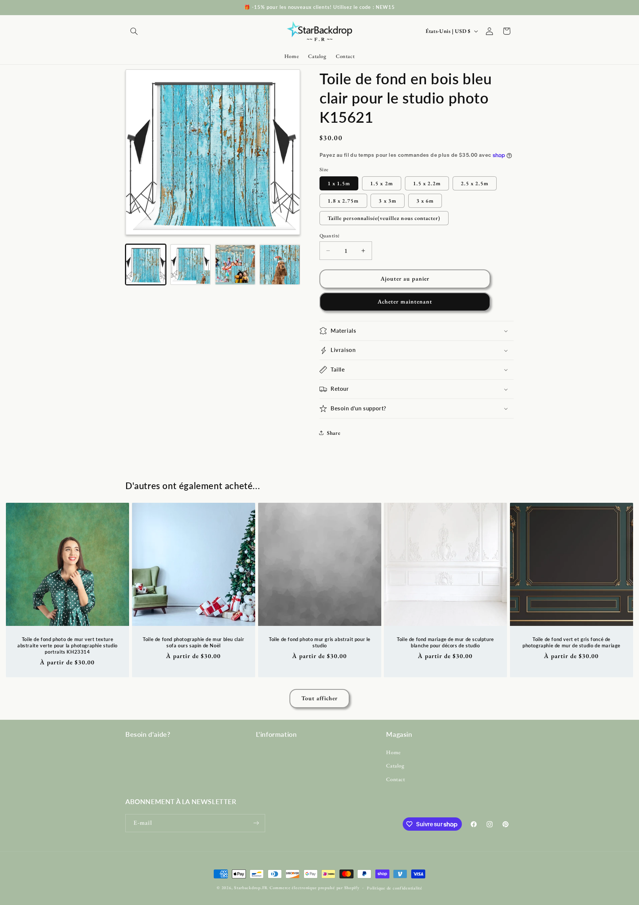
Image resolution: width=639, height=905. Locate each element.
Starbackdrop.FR (251, 887)
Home (393, 752)
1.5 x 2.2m (427, 183)
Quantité (329, 235)
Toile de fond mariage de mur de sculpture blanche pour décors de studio (445, 642)
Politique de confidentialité (394, 888)
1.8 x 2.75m (343, 200)
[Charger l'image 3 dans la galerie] (235, 264)
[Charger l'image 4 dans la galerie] (279, 264)
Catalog (395, 765)
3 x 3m (387, 200)
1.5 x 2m (381, 183)
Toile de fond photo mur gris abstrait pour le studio (319, 642)
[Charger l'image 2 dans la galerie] (190, 264)
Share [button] (333, 432)
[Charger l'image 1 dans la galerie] (145, 264)
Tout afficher (319, 698)
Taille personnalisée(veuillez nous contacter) (384, 217)
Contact (395, 779)
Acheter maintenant (405, 301)
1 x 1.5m (339, 183)
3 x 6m (425, 200)
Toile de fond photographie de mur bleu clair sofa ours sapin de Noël (193, 642)
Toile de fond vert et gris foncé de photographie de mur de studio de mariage (572, 642)
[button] (133, 31)
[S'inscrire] (256, 823)
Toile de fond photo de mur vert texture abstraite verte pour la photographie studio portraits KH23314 (67, 645)
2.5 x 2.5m (475, 183)
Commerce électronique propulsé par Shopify (314, 887)
